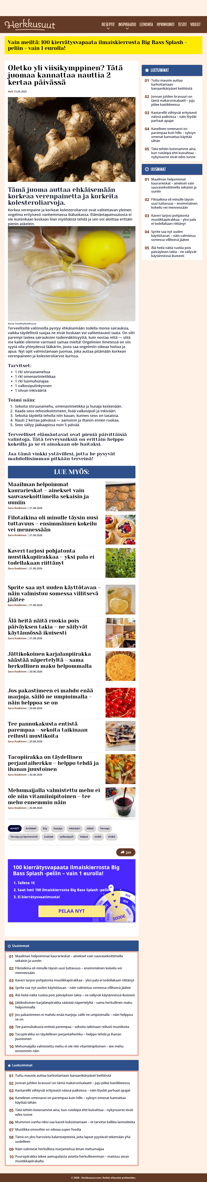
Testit (182, 25)
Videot (195, 25)
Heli (10, 91)
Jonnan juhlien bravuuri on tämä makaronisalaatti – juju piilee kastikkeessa (72, 1083)
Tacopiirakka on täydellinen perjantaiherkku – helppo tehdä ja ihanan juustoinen (53, 763)
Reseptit (108, 25)
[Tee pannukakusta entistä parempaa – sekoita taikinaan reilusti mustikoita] (120, 736)
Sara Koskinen (17, 508)
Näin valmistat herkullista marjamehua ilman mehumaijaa (59, 1149)
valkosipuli (66, 836)
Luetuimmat (22, 1065)
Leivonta (146, 25)
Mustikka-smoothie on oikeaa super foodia (48, 1129)
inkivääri (74, 828)
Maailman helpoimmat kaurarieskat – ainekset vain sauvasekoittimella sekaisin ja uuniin (48, 493)
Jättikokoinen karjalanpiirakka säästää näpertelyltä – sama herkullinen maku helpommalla (50, 660)
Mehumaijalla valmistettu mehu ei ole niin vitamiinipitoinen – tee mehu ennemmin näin (54, 796)
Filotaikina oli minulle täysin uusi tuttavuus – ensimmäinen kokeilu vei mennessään (53, 524)
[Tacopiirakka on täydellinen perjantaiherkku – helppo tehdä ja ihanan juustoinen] (120, 769)
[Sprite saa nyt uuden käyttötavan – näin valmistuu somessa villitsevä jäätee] (120, 599)
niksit (90, 828)
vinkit (97, 836)
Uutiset (48, 836)
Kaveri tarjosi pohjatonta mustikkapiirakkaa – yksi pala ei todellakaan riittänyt (51, 557)
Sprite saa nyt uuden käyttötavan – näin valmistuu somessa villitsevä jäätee (54, 593)
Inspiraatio (127, 25)
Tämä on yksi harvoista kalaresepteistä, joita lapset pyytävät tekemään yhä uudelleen (72, 1139)
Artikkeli (31, 828)
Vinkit (111, 836)
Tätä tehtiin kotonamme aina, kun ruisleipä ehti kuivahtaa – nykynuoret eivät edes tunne (74, 1112)
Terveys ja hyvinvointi (24, 836)
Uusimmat (20, 946)
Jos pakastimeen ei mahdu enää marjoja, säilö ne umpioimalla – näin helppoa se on (50, 697)
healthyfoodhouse (25, 323)
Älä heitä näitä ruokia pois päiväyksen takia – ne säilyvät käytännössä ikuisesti (48, 627)
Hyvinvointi (165, 25)
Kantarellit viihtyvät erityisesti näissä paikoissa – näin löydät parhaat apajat (72, 1090)
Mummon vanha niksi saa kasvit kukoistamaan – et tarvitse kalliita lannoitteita (75, 1122)
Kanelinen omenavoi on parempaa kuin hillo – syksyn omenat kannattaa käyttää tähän (70, 1100)
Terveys (105, 828)
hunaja (58, 828)
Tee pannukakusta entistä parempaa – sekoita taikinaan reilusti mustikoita (48, 730)
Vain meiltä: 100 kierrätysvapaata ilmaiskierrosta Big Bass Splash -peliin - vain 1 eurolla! (97, 45)
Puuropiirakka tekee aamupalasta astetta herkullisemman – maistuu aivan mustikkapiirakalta (72, 1158)
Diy (45, 828)
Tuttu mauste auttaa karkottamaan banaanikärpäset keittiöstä (63, 1075)
